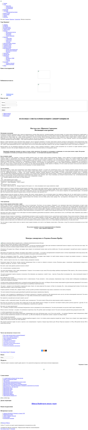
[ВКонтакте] (42, 350)
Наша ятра (8, 5)
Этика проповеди (7, 339)
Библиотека (6, 55)
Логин (3, 102)
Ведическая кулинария (11, 50)
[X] (46, 350)
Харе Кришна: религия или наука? (9, 342)
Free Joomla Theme (5, 352)
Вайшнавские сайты (8, 414)
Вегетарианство (7, 48)
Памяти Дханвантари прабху (10, 379)
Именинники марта (8, 393)
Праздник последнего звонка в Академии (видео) (15, 384)
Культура (5, 30)
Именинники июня (7, 389)
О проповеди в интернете (9, 340)
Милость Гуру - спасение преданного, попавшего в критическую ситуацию (21, 385)
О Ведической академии (11, 12)
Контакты (5, 17)
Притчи (8, 59)
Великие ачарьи (7, 28)
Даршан (5, 15)
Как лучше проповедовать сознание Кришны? (14, 335)
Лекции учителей (10, 63)
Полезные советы (7, 44)
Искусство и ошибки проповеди (10, 336)
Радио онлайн (6, 417)
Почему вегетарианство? (12, 49)
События (5, 24)
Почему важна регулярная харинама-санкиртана (11, 343)
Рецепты (8, 52)
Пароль (3, 105)
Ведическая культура (11, 32)
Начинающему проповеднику (8, 344)
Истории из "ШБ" (10, 58)
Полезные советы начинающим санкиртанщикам (11, 345)
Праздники (8, 33)
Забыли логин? (6, 114)
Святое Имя (9, 38)
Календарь (5, 9)
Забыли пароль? (7, 113)
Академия (5, 10)
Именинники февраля (8, 394)
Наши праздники (10, 64)
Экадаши (8, 42)
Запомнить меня (5, 107)
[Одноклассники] (44, 350)
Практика (12, 19)
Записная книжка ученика (9, 43)
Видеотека (5, 62)
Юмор (4, 65)
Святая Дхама (6, 29)
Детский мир (6, 54)
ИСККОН (5, 25)
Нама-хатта (8, 40)
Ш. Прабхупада (6, 27)
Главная (5, 3)
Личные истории (7, 47)
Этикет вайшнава (10, 35)
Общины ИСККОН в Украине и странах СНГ (14, 413)
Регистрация (6, 115)
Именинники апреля (8, 391)
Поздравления (9, 8)
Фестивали (8, 34)
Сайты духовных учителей (9, 415)
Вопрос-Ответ (6, 13)
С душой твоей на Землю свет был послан (13, 378)
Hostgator (13, 352)
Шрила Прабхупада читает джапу (44, 403)
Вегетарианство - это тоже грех (10, 386)
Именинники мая (7, 390)
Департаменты (9, 7)
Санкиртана (17, 19)
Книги (7, 57)
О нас (4, 4)
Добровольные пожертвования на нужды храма (14, 381)
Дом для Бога (6, 380)
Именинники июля (7, 388)
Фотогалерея (6, 14)
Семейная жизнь (7, 45)
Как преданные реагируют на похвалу (12, 383)
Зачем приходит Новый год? (10, 395)
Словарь (8, 60)
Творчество (6, 53)
